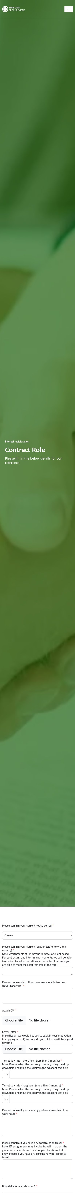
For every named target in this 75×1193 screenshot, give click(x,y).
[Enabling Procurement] (21, 9)
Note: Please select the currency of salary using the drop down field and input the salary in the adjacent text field (35, 1091)
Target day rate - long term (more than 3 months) (35, 1087)
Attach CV (9, 1010)
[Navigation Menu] (68, 9)
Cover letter (37, 1033)
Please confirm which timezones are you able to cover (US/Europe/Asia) (34, 983)
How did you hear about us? (19, 1186)
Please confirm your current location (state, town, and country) (37, 948)
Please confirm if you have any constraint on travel (34, 1144)
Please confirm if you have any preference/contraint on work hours (35, 1111)
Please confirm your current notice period (28, 925)
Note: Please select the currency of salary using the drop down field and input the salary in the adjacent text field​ (35, 1066)
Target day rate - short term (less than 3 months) (35, 1062)
